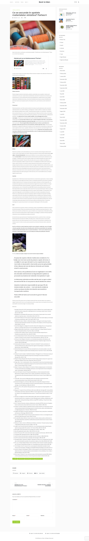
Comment (14, 499)
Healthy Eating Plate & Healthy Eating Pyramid (71, 26)
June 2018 (62, 134)
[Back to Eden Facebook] (74, 2)
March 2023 (62, 70)
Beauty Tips (62, 39)
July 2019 (62, 114)
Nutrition (17, 2)
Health (11, 2)
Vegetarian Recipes (64, 59)
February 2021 (63, 82)
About (26, 2)
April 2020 (62, 96)
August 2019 (62, 111)
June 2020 (62, 91)
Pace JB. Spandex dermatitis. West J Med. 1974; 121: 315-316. (27, 431)
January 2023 (63, 76)
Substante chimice (39, 458)
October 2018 (63, 126)
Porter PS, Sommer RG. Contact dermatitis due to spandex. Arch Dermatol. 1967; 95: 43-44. (33, 432)
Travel (22, 2)
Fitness (61, 42)
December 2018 (63, 120)
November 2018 (63, 123)
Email (28, 515)
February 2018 (63, 146)
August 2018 (62, 128)
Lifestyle (18, 10)
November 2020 (63, 85)
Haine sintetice (21, 458)
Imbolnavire (27, 458)
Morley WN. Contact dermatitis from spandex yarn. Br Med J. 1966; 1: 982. (30, 429)
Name (14, 515)
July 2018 (62, 131)
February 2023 (63, 73)
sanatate (32, 458)
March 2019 (62, 117)
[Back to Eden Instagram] (76, 2)
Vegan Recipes (63, 57)
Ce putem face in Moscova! (70, 20)
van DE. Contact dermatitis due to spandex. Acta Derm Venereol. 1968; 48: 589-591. (31, 436)
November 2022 (63, 79)
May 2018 (62, 137)
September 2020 (63, 88)
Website (42, 515)
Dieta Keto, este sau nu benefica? (71, 13)
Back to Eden (44, 2)
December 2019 (63, 105)
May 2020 (62, 93)
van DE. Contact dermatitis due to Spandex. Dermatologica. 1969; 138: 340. (30, 437)
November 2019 (63, 108)
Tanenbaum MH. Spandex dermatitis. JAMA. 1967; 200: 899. (27, 434)
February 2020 (63, 102)
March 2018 (62, 143)
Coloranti (15, 458)
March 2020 (62, 99)
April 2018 (62, 140)
